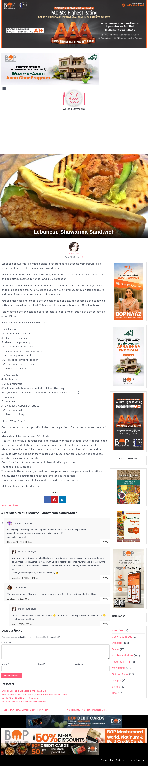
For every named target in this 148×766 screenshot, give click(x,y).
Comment (6, 642)
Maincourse (118, 667)
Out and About (120, 674)
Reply (105, 542)
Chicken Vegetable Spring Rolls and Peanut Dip (23, 691)
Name (5, 664)
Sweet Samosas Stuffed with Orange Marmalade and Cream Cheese (34, 694)
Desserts (117, 642)
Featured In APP (121, 661)
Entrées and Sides (9, 505)
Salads (116, 686)
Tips (114, 692)
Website (79, 664)
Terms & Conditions (136, 760)
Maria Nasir (74, 253)
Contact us (120, 760)
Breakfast (117, 630)
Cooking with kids (122, 636)
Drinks (115, 649)
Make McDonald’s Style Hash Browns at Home (23, 701)
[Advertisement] (74, 132)
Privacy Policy (107, 760)
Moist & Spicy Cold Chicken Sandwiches (20, 698)
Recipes (116, 680)
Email (41, 664)
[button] (144, 88)
